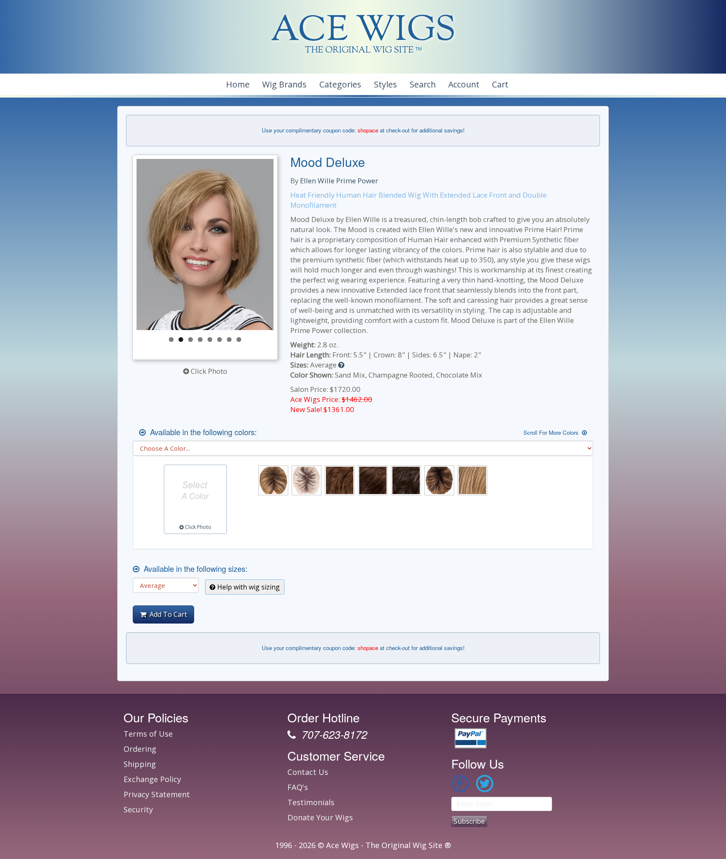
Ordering (140, 749)
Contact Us (307, 772)
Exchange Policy (152, 779)
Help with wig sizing (248, 587)
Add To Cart (166, 614)
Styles (385, 84)
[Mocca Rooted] (439, 480)
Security (138, 809)
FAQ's (297, 787)
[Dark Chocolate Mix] (373, 480)
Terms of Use (148, 734)
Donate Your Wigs (320, 817)
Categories (340, 84)
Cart (500, 84)
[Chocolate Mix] (340, 480)
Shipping (140, 764)
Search (423, 84)
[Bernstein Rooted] (273, 480)
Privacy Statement (157, 794)
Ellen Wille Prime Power (339, 180)
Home (238, 84)
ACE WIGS (363, 31)
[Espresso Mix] (406, 480)
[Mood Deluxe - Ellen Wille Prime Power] (215, 244)
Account (463, 84)
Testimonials (310, 802)
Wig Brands (284, 84)
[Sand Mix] (472, 480)
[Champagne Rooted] (306, 480)
